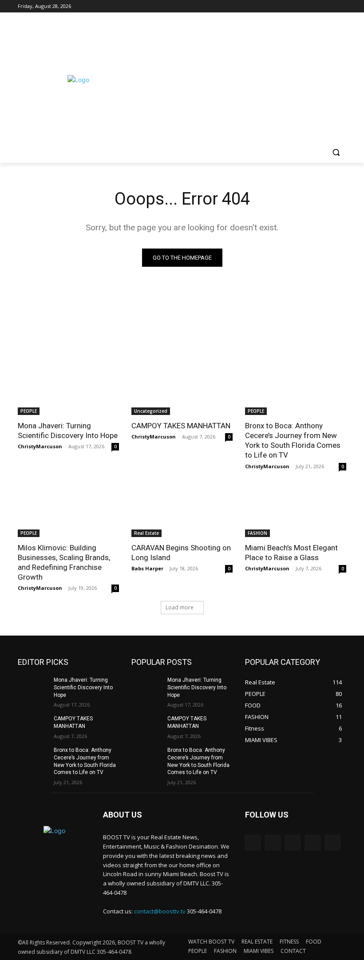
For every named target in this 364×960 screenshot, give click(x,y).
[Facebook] (292, 6)
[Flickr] (293, 842)
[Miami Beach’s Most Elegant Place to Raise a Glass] (295, 511)
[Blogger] (253, 842)
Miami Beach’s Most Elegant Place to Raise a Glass (291, 552)
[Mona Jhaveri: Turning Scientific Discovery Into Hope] (68, 389)
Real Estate (146, 533)
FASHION (257, 533)
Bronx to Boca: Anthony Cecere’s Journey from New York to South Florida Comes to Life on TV (292, 440)
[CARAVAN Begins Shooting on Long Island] (182, 511)
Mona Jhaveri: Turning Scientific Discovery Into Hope (68, 430)
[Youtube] (341, 6)
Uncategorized (150, 411)
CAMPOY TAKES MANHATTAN (180, 425)
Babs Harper (147, 568)
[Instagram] (304, 6)
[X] (317, 6)
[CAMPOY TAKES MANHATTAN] (182, 389)
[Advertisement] (251, 78)
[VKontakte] (332, 842)
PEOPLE (28, 411)
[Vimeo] (329, 6)
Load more (180, 607)
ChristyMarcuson (40, 446)
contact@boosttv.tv (160, 911)
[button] (335, 152)
